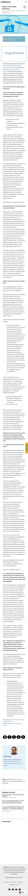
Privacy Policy (18, 877)
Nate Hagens (7, 803)
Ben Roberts (13, 10)
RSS (18, 884)
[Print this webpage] (23, 737)
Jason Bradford (13, 809)
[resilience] (5, 1)
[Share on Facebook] (9, 737)
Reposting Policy (10, 877)
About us (7, 882)
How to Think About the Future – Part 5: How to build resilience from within (13, 801)
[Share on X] (14, 737)
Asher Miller (6, 797)
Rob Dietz (19, 809)
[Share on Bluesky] (5, 737)
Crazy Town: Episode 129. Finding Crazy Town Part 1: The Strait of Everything (13, 807)
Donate (20, 882)
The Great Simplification (15, 803)
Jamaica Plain (9, 290)
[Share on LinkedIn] (19, 737)
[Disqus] (14, 840)
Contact (14, 882)
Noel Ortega (6, 10)
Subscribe (12, 884)
